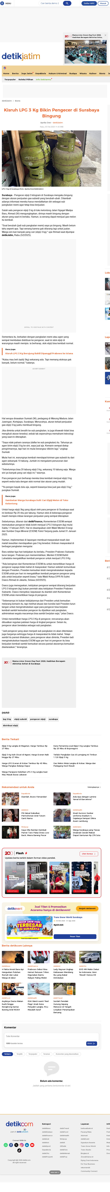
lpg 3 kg (7, 719)
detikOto (45, 1153)
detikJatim (7, 101)
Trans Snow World (88, 1146)
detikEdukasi (47, 1132)
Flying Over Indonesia (89, 1160)
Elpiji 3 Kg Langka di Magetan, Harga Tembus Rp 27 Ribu (24, 747)
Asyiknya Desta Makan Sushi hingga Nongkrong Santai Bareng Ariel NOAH (12, 1005)
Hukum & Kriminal (58, 73)
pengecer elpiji (37, 719)
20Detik (63, 1146)
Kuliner (93, 73)
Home (6, 73)
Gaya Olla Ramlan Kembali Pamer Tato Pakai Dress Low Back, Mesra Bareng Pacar (35, 832)
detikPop (63, 1157)
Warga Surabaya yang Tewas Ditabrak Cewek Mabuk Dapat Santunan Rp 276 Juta (86, 832)
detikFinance (47, 1136)
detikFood (64, 1132)
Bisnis (102, 73)
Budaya (73, 73)
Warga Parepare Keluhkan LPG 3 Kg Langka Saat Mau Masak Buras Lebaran (25, 773)
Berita (15, 73)
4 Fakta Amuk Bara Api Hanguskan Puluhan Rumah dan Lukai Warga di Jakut (13, 973)
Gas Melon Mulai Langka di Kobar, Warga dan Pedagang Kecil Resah (74, 764)
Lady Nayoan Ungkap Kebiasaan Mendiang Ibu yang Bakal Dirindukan (63, 973)
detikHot (45, 1143)
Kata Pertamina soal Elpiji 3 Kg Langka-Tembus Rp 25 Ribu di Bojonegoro (75, 747)
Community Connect (89, 1171)
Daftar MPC (89, 3)
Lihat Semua (87, 854)
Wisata (83, 73)
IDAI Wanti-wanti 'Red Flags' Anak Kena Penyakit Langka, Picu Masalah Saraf (38, 1005)
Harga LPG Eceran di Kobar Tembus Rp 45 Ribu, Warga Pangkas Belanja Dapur (24, 764)
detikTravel (64, 1128)
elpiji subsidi (20, 719)
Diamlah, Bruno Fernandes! (34, 797)
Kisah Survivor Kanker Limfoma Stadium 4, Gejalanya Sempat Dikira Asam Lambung (84, 817)
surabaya (53, 719)
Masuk (103, 3)
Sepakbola (40, 73)
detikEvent (85, 1139)
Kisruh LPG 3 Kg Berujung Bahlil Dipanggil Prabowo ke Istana (39, 353)
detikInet (45, 1139)
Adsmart (84, 1136)
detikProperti (47, 1157)
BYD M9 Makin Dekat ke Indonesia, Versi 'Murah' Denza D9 (89, 972)
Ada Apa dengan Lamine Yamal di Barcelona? (84, 798)
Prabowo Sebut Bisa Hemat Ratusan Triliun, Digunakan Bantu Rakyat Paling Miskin (38, 973)
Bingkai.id (85, 1153)
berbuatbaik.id (87, 1128)
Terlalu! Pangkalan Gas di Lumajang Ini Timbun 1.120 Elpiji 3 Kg (75, 755)
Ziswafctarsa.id (87, 1157)
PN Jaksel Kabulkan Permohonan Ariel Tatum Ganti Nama (33, 815)
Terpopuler (10, 79)
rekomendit (85, 1168)
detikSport (46, 1146)
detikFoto (64, 1150)
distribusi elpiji (10, 725)
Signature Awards (88, 1143)
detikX (62, 1143)
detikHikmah (65, 1153)
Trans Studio (86, 1150)
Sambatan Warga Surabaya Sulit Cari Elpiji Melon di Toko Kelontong (36, 502)
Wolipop (63, 1139)
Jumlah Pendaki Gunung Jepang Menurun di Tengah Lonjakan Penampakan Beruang (64, 1007)
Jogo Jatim (27, 73)
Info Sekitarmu (43, 79)
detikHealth (64, 1136)
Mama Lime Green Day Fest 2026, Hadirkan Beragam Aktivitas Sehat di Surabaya (87, 37)
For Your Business (88, 1164)
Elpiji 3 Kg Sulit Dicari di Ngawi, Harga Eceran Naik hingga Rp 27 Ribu (25, 755)
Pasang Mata (86, 1132)
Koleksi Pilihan (26, 79)
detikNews (46, 1128)
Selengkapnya (94, 787)
